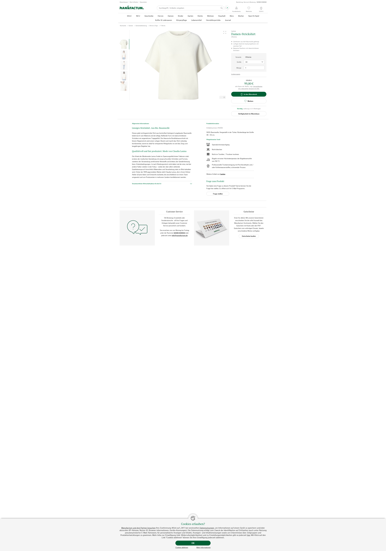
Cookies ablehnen (181, 547)
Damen (131, 25)
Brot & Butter (134, 2)
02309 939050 (179, 233)
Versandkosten (257, 86)
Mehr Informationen (203, 547)
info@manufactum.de (180, 235)
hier (248, 535)
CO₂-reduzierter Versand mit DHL (248, 88)
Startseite (123, 25)
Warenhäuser (124, 2)
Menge (238, 68)
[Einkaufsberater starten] (226, 8)
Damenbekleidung (141, 25)
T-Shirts (162, 25)
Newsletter (143, 2)
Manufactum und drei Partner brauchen (138, 528)
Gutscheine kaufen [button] (249, 236)
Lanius (222, 174)
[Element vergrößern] (224, 97)
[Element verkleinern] (221, 97)
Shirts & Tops (153, 25)
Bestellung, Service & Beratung (251, 2)
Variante (238, 57)
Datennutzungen (207, 528)
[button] (224, 32)
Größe (239, 62)
